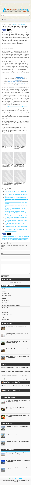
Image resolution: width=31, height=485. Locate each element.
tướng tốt (3, 240)
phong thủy (19, 239)
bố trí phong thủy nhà (7, 236)
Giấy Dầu (4, 298)
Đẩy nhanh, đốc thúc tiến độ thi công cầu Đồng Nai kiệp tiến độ (16, 342)
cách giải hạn (13, 238)
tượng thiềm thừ (18, 80)
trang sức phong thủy (13, 81)
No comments (22, 24)
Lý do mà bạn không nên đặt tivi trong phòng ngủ (15, 197)
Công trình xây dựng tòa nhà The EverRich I (17, 426)
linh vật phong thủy (21, 83)
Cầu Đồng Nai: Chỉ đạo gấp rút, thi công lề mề (17, 348)
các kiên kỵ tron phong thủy (17, 236)
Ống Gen (4, 317)
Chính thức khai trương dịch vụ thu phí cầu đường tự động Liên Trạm (17, 334)
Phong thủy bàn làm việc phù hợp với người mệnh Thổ (15, 367)
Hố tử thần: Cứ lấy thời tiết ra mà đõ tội (16, 326)
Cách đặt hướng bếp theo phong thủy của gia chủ (15, 211)
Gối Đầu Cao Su (5, 300)
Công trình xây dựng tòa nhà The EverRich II (17, 434)
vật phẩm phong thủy (18, 77)
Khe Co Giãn (5, 302)
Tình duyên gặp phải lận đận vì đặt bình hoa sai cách (16, 215)
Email (2, 253)
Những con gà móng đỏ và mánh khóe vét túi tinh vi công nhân (17, 357)
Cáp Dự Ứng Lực (6, 293)
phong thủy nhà (25, 239)
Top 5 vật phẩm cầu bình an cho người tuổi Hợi (17, 106)
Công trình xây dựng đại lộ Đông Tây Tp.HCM (17, 441)
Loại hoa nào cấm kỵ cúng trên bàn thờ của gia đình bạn (15, 371)
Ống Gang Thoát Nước (7, 314)
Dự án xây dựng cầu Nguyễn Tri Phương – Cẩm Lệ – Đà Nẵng (18, 461)
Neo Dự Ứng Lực (6, 310)
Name (2, 248)
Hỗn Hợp (15, 24)
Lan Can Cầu (5, 307)
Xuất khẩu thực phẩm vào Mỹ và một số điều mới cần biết (17, 416)
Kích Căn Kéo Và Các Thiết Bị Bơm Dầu (11, 305)
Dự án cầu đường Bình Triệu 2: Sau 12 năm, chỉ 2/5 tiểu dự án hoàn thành (18, 401)
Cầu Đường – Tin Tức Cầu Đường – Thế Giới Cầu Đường (17, 481)
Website (2, 258)
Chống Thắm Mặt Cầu (7, 295)
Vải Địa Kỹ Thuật (5, 319)
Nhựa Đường (5, 312)
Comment (3, 263)
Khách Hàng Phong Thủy (11, 390)
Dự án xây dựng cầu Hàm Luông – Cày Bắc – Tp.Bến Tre (17, 468)
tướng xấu (8, 240)
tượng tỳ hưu (21, 78)
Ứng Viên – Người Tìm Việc (11, 382)
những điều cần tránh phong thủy (10, 239)
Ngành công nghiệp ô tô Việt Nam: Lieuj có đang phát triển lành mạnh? (17, 408)
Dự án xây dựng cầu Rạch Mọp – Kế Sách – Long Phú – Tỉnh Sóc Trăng (17, 453)
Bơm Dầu (4, 291)
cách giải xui (18, 238)
